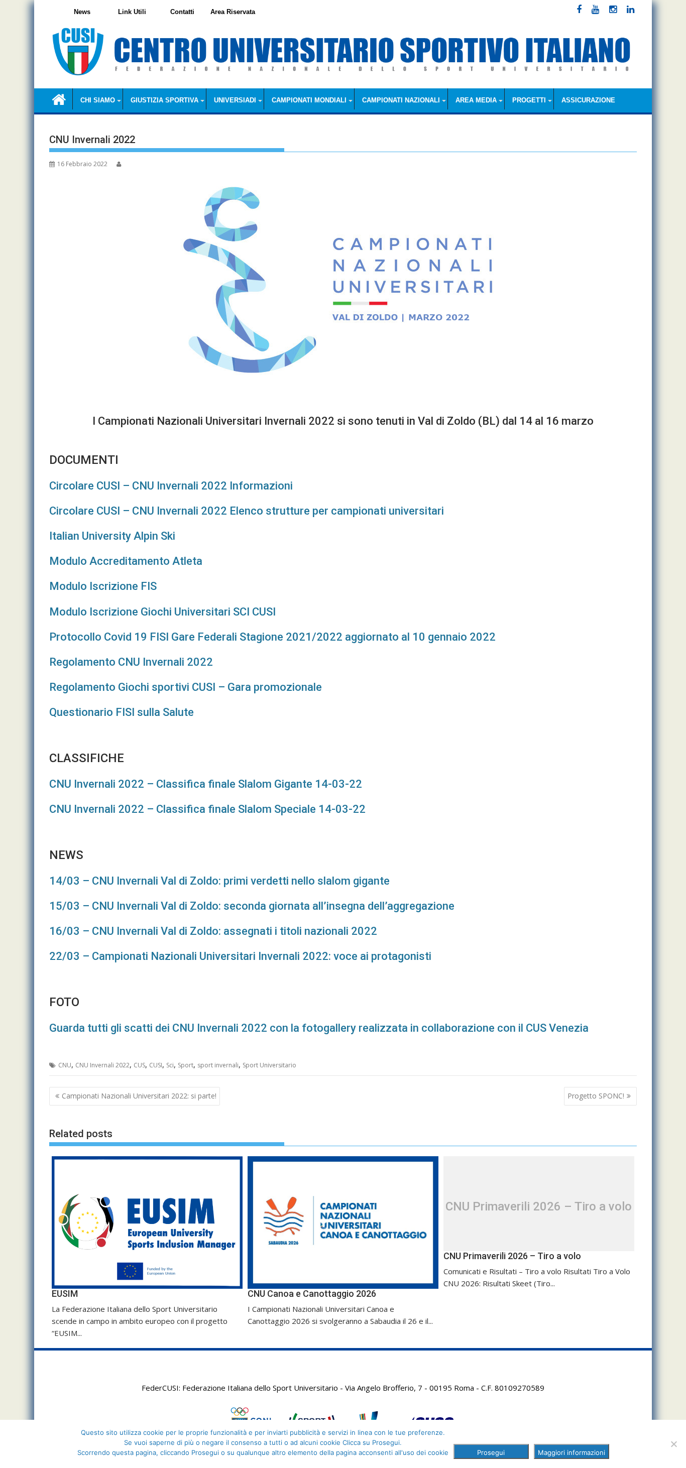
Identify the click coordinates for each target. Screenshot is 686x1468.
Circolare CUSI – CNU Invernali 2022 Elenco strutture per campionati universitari (246, 511)
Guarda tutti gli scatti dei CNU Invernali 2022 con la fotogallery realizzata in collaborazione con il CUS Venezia (319, 1028)
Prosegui (491, 1452)
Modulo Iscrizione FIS (103, 586)
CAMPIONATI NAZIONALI (401, 100)
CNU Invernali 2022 (102, 1065)
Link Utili (132, 12)
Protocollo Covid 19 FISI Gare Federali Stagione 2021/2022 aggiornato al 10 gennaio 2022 (272, 637)
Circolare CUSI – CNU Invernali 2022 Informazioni (171, 485)
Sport (185, 1065)
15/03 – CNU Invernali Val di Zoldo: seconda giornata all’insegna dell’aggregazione (251, 906)
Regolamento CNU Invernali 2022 (131, 662)
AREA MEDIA (476, 100)
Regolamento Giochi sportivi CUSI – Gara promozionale (185, 687)
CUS (139, 1065)
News (82, 12)
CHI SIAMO (97, 100)
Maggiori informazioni (571, 1452)
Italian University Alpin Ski (112, 536)
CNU (64, 1065)
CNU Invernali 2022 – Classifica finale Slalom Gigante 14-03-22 (205, 784)
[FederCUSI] (59, 98)
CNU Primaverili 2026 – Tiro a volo (538, 1206)
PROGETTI (529, 100)
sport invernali (218, 1065)
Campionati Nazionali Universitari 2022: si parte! (139, 1095)
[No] (673, 1444)
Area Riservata (232, 12)
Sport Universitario (269, 1065)
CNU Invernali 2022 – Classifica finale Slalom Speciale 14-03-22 (207, 809)
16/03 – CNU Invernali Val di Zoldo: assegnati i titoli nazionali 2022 (213, 931)
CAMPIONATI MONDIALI (309, 100)
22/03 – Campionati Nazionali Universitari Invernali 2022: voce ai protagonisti (240, 956)
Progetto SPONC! (595, 1095)
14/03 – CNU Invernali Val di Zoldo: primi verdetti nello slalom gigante (219, 881)
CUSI (155, 1065)
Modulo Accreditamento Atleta (125, 561)
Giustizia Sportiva (164, 100)
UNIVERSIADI (235, 100)
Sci (170, 1065)
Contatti (182, 12)
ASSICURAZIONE (588, 100)
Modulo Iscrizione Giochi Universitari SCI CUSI (162, 611)
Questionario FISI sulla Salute (121, 712)
